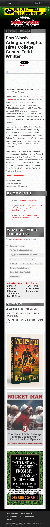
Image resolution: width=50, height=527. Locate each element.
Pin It (22, 66)
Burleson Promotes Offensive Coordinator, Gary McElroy (13, 291)
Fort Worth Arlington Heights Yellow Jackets (23, 255)
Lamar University (27, 260)
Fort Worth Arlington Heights (21, 250)
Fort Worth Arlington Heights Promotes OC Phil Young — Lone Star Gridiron (26, 217)
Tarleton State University (19, 268)
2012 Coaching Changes (28, 200)
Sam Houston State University (31, 264)
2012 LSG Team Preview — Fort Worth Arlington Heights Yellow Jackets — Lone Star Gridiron (27, 208)
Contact (9, 519)
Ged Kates (14, 260)
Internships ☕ (26, 513)
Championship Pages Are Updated (21, 309)
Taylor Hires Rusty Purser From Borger (32, 288)
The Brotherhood (12, 513)
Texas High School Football (20, 272)
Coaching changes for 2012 (17, 176)
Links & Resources (27, 516)
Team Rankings (11, 516)
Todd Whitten (15, 276)
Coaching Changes (17, 246)
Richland (13, 264)
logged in (18, 239)
